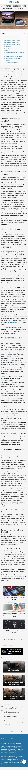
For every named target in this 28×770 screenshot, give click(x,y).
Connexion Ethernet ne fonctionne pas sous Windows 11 (15, 719)
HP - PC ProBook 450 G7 (12, 322)
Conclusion (8, 46)
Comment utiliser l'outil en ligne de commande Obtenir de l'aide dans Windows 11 (14, 715)
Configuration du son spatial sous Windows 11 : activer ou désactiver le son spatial (14, 711)
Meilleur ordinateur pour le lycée (11, 42)
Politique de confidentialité (7, 738)
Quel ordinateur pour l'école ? (12, 62)
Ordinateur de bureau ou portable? (12, 36)
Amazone (11, 256)
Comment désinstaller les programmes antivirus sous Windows (14, 723)
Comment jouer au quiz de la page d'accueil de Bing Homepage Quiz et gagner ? (15, 708)
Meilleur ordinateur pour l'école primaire (13, 38)
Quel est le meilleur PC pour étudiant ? (14, 56)
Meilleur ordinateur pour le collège (12, 40)
